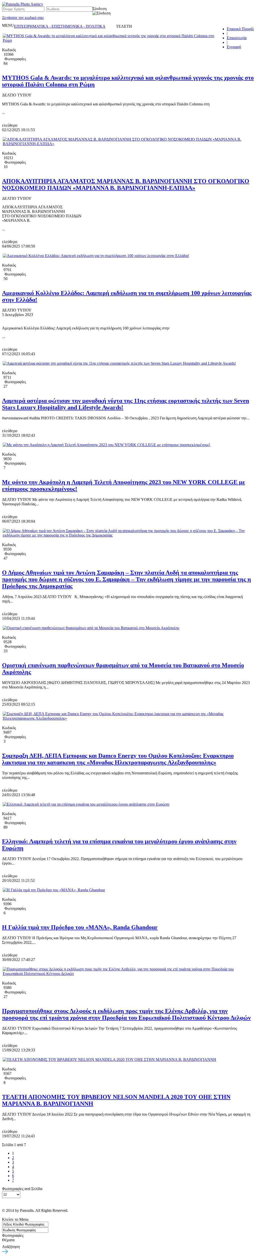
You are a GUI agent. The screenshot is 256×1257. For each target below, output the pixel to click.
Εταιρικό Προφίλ (240, 29)
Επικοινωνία (236, 38)
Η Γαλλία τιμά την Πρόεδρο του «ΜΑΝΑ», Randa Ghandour (80, 927)
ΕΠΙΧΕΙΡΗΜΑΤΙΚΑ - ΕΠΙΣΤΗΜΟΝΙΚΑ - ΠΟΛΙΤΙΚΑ (59, 26)
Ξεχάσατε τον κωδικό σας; (23, 17)
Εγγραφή (234, 47)
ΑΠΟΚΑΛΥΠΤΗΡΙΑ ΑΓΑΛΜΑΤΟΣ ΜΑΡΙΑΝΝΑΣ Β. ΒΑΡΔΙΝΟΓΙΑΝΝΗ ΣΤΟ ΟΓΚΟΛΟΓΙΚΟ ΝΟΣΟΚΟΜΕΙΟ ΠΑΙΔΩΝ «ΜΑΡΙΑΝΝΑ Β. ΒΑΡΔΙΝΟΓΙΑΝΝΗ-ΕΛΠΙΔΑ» (125, 184)
